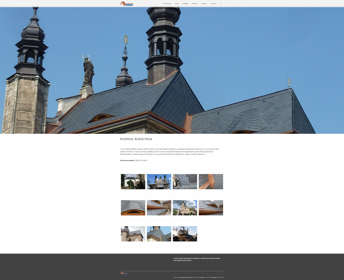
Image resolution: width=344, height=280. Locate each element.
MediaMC (214, 277)
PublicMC (202, 277)
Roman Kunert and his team (185, 277)
